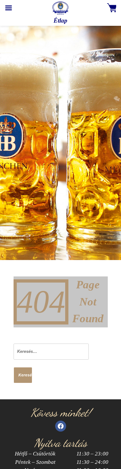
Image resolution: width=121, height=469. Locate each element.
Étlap (60, 20)
